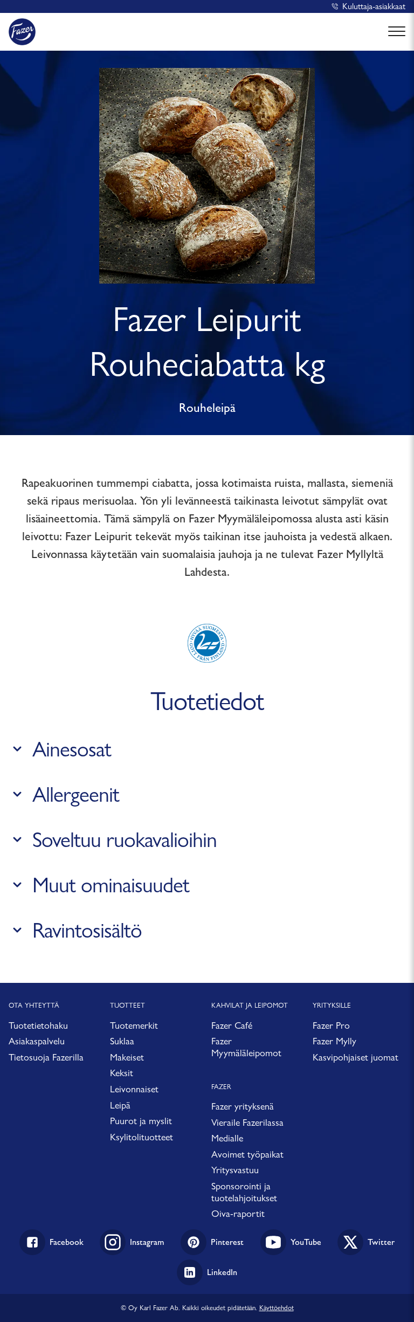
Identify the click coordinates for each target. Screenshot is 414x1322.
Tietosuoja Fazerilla (46, 1057)
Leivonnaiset (134, 1088)
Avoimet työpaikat (247, 1154)
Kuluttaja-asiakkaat (373, 6)
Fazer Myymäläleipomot (246, 1046)
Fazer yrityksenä (242, 1106)
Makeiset (127, 1057)
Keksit (121, 1072)
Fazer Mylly (334, 1040)
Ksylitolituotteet (141, 1136)
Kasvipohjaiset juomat (355, 1057)
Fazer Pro (331, 1025)
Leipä (120, 1105)
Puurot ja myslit (141, 1120)
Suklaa (122, 1040)
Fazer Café (231, 1025)
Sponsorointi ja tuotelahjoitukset (244, 1191)
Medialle (227, 1138)
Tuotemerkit (134, 1025)
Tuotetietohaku (38, 1025)
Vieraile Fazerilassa (247, 1122)
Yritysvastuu (235, 1169)
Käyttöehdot (276, 1307)
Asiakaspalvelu (37, 1040)
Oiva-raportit (238, 1213)
